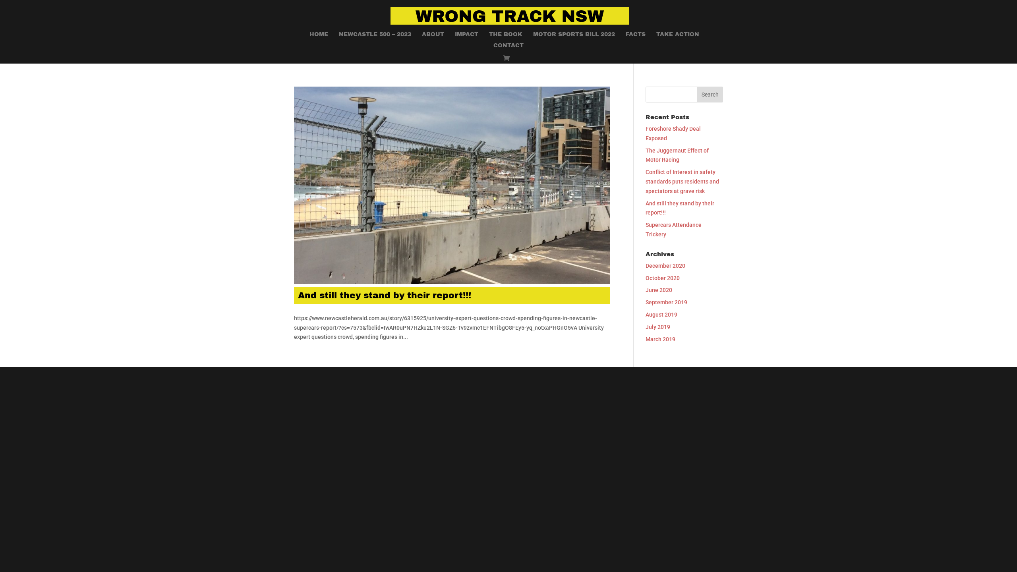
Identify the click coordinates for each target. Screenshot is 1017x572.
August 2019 (661, 314)
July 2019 (658, 327)
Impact (466, 34)
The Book (505, 34)
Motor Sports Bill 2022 (574, 34)
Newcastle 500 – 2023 (375, 34)
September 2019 (666, 302)
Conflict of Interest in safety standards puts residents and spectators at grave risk (682, 181)
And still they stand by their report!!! (384, 295)
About (433, 34)
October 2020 (663, 278)
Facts (636, 34)
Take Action (677, 34)
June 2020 (659, 290)
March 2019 (660, 339)
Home (318, 34)
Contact (508, 45)
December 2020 (665, 266)
